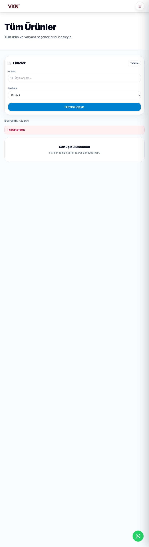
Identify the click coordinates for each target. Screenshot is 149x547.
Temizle (134, 63)
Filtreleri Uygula (74, 106)
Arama (11, 71)
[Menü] (140, 6)
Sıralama (12, 88)
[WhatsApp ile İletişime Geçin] (138, 536)
